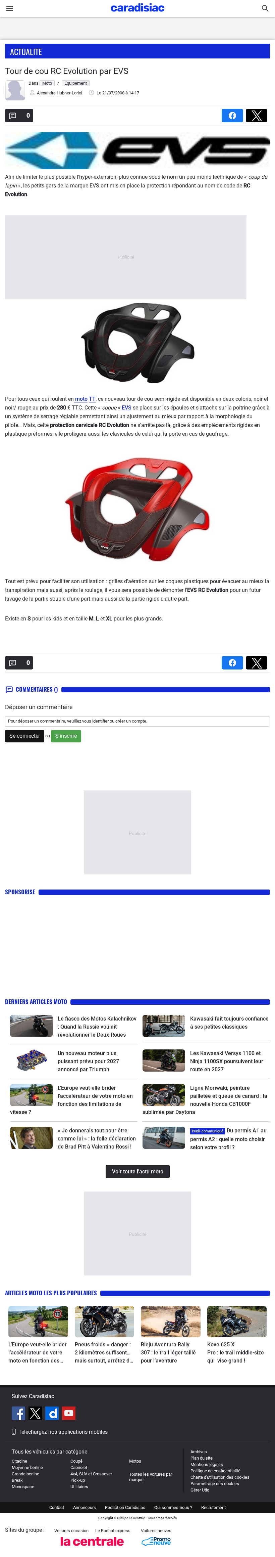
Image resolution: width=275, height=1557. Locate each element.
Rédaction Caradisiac (125, 1507)
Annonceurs (84, 1507)
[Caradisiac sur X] (36, 1414)
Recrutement (213, 1507)
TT (92, 399)
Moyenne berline (27, 1467)
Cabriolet (78, 1467)
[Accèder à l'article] (31, 1026)
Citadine (19, 1461)
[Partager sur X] (258, 113)
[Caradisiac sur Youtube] (68, 1414)
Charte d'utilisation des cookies (220, 1477)
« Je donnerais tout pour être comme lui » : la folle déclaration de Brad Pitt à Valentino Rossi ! (97, 1138)
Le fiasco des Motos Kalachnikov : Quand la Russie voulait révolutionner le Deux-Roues (97, 1026)
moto (81, 399)
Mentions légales (206, 1464)
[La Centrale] (92, 1547)
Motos (135, 1461)
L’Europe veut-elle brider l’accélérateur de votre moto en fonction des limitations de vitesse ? (37, 1353)
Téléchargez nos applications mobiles (63, 1432)
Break (17, 1480)
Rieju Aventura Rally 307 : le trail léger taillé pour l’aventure (168, 1352)
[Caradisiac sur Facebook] (19, 1414)
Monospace (23, 1486)
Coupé (76, 1461)
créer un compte (130, 721)
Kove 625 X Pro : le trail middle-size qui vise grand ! (235, 1352)
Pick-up (77, 1480)
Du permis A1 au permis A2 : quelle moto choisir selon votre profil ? (228, 1139)
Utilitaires (79, 1486)
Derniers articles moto (36, 1001)
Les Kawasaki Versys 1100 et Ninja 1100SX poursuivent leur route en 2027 (226, 1061)
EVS (125, 407)
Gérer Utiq (199, 1490)
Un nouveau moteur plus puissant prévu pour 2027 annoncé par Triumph (88, 1061)
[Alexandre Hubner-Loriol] (15, 98)
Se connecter (24, 736)
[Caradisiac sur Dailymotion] (52, 1414)
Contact (56, 1507)
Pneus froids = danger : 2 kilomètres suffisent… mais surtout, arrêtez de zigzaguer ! (103, 1353)
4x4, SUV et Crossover (91, 1473)
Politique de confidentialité (215, 1470)
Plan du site (201, 1458)
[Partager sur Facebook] (234, 113)
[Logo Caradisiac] (137, 13)
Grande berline (25, 1473)
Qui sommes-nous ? (173, 1507)
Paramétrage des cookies (214, 1483)
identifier (100, 721)
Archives (198, 1451)
